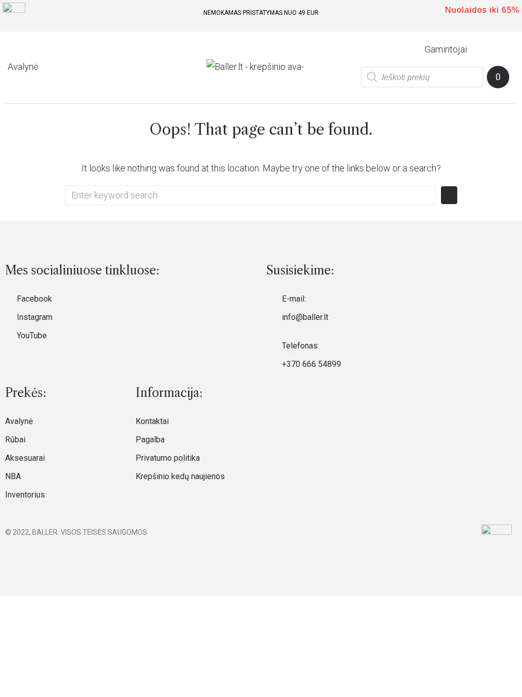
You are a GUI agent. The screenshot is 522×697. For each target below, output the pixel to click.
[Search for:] (250, 195)
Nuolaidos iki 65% (482, 10)
